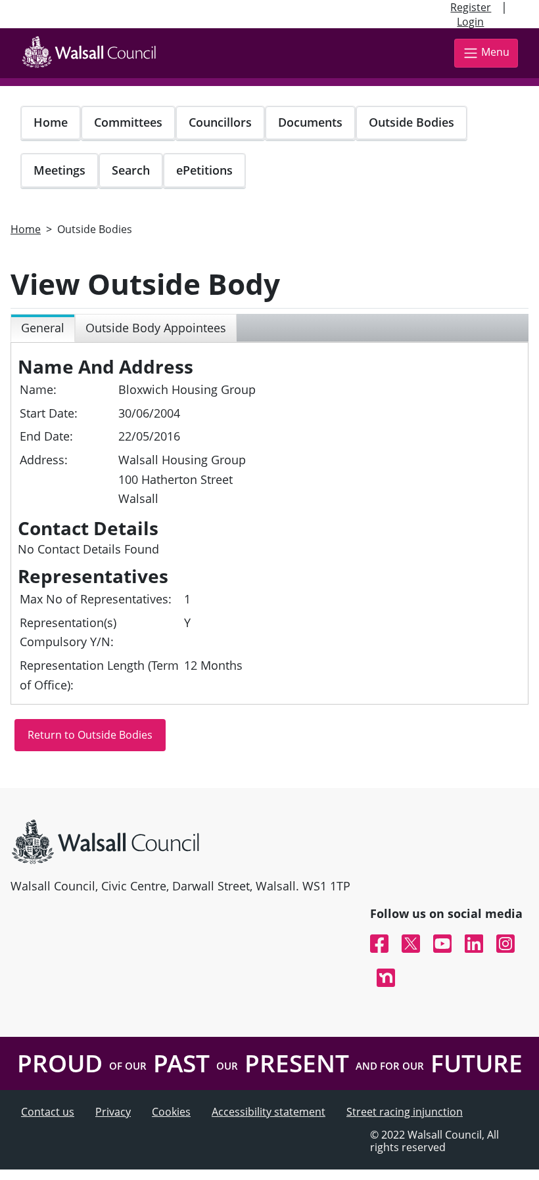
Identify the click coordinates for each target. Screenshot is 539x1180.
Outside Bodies (411, 122)
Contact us (47, 1111)
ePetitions (204, 170)
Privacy (113, 1111)
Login (470, 21)
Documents (310, 122)
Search (131, 170)
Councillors (220, 122)
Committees (128, 122)
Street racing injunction (404, 1111)
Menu (495, 52)
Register (470, 7)
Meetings (59, 170)
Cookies (171, 1111)
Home (51, 122)
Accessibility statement (268, 1111)
